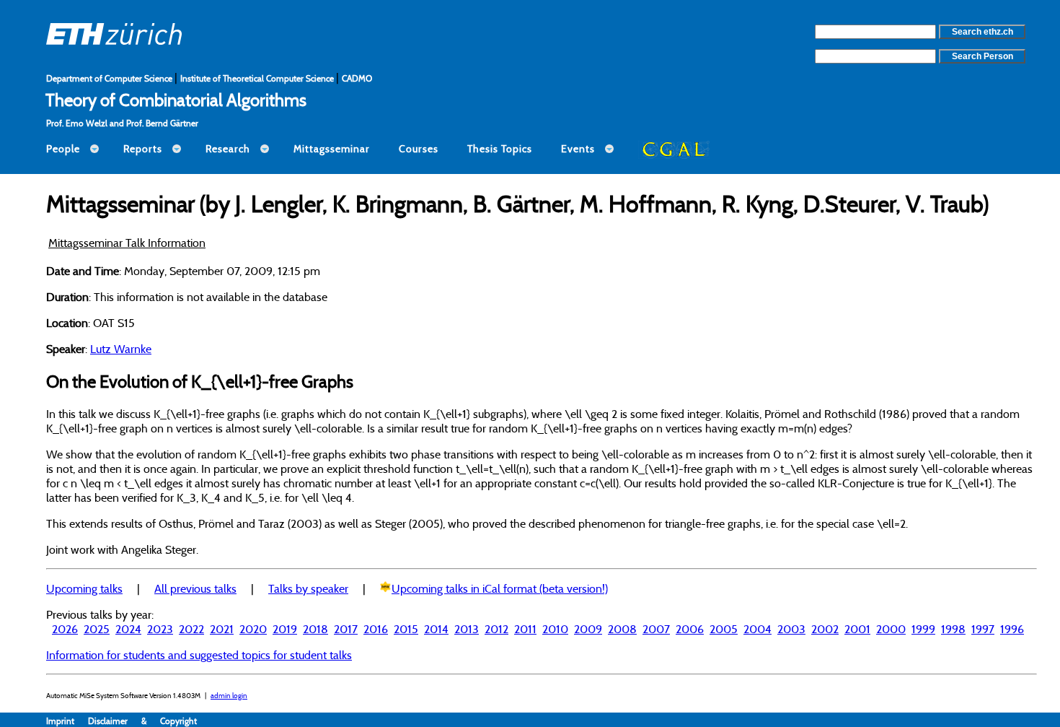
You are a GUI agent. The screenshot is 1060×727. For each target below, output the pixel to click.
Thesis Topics (499, 148)
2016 (375, 629)
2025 (97, 629)
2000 (891, 629)
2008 (622, 629)
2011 (525, 629)
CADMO (357, 78)
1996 (1012, 629)
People (63, 148)
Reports (142, 148)
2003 (791, 629)
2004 (757, 629)
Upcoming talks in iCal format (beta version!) (500, 588)
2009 (588, 629)
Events (578, 148)
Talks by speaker (308, 588)
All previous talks (195, 588)
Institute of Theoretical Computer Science (258, 78)
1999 (923, 629)
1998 (953, 629)
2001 (857, 629)
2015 (406, 629)
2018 (315, 629)
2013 (466, 629)
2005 (724, 629)
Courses (418, 148)
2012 (496, 629)
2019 (285, 629)
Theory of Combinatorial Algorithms (175, 99)
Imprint (67, 720)
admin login (229, 695)
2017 (346, 629)
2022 (191, 629)
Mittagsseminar (331, 148)
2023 (160, 629)
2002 (825, 629)
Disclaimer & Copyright (142, 720)
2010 (555, 629)
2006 (690, 629)
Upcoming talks (84, 588)
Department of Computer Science (110, 78)
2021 (222, 629)
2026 (65, 629)
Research (228, 148)
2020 (253, 629)
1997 (982, 629)
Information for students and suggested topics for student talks (199, 655)
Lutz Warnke (120, 348)
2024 (128, 629)
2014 (436, 629)
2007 (656, 629)
